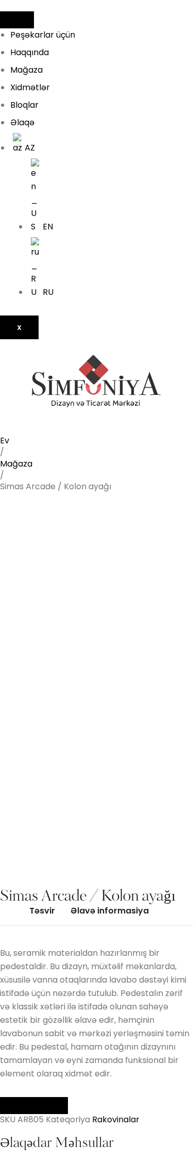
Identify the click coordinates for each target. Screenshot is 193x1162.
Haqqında (29, 52)
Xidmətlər (30, 87)
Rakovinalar (115, 1119)
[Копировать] (51, 1105)
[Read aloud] (17, 1105)
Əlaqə (22, 122)
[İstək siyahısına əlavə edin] (23, 520)
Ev (4, 440)
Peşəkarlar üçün (42, 35)
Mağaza (26, 70)
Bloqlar (24, 105)
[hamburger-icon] (17, 19)
